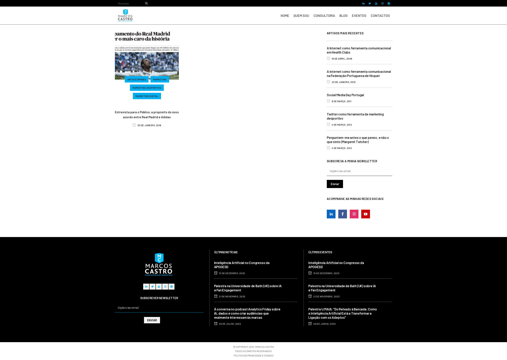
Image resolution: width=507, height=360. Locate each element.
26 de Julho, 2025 (229, 323)
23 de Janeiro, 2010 (343, 82)
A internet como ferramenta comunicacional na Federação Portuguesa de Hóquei (359, 73)
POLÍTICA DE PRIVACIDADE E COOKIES (254, 355)
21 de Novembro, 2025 (231, 296)
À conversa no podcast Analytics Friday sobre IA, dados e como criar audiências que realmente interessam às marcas (247, 313)
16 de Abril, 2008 (341, 58)
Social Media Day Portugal (345, 95)
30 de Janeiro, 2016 (149, 125)
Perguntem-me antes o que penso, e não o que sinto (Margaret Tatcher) (358, 139)
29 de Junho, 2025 (324, 323)
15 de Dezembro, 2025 (231, 273)
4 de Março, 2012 (341, 124)
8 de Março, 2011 (341, 101)
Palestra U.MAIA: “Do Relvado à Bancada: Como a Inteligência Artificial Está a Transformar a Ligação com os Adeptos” (342, 313)
